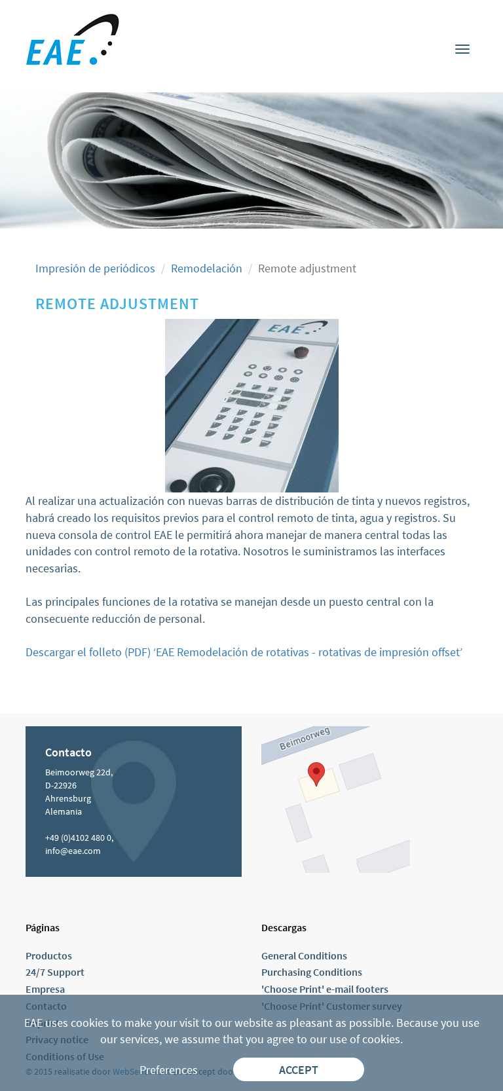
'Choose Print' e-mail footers (324, 988)
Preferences (169, 1069)
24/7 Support (55, 971)
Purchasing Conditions (311, 971)
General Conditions (304, 955)
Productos (49, 955)
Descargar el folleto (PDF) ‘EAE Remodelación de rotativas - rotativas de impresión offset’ (244, 651)
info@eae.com (73, 851)
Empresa (45, 988)
